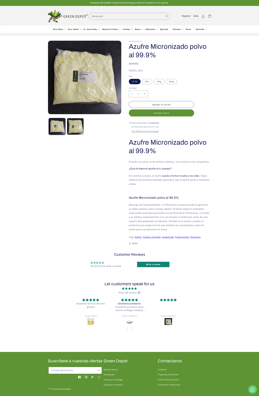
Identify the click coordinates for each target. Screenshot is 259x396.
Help (196, 15)
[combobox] (129, 16)
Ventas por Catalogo (113, 379)
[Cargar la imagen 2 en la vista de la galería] (75, 126)
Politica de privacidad (168, 379)
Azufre (138, 237)
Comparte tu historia (113, 384)
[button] (58, 29)
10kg (159, 81)
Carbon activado (152, 237)
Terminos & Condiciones (169, 384)
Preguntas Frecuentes (168, 374)
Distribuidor (109, 374)
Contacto (162, 369)
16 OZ (135, 81)
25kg (171, 81)
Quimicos (195, 237)
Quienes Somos (111, 369)
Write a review (153, 264)
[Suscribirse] (98, 370)
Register (186, 15)
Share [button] (135, 243)
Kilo (147, 81)
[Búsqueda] (167, 16)
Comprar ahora (161, 112)
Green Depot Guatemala (62, 389)
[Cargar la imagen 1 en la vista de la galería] (57, 126)
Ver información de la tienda (145, 131)
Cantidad (133, 88)
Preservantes (182, 237)
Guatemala (168, 237)
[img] (129, 289)
